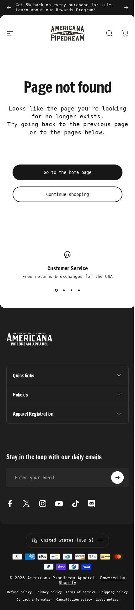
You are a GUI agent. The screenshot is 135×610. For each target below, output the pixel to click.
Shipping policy (26, 599)
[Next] (126, 7)
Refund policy (33, 592)
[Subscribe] (112, 477)
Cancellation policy (101, 599)
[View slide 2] (64, 290)
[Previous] (9, 7)
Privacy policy (62, 592)
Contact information (61, 599)
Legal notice (65, 607)
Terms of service (94, 592)
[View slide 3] (71, 290)
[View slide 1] (56, 290)
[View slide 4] (79, 290)
